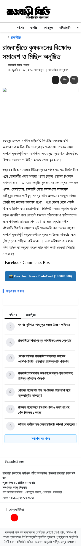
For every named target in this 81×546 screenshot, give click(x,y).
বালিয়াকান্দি (64, 28)
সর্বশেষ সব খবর (40, 438)
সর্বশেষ (20, 28)
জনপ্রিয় (31, 315)
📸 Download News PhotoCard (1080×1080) (40, 276)
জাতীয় (33, 28)
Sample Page (14, 461)
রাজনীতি (16, 37)
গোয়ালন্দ (48, 28)
